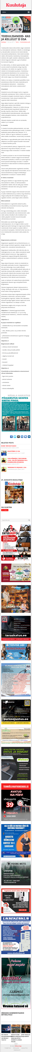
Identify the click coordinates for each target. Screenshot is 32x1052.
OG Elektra (5, 510)
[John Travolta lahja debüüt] (25, 1028)
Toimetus (7, 1048)
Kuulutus (24, 1048)
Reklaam (16, 1048)
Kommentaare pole (25, 42)
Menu (4, 12)
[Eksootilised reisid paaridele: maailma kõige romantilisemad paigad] (16, 1028)
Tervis (17, 42)
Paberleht (17, 1050)
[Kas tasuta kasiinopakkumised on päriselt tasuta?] (6, 1028)
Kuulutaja (3, 42)
